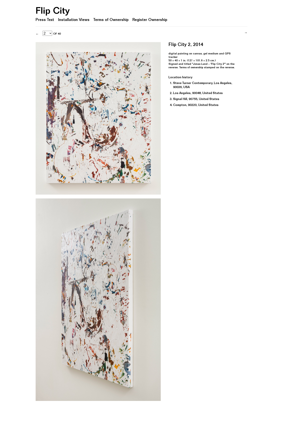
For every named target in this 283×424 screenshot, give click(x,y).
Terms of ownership (191, 67)
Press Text (45, 20)
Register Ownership (149, 20)
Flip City (53, 11)
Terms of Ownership (111, 20)
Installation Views (74, 20)
